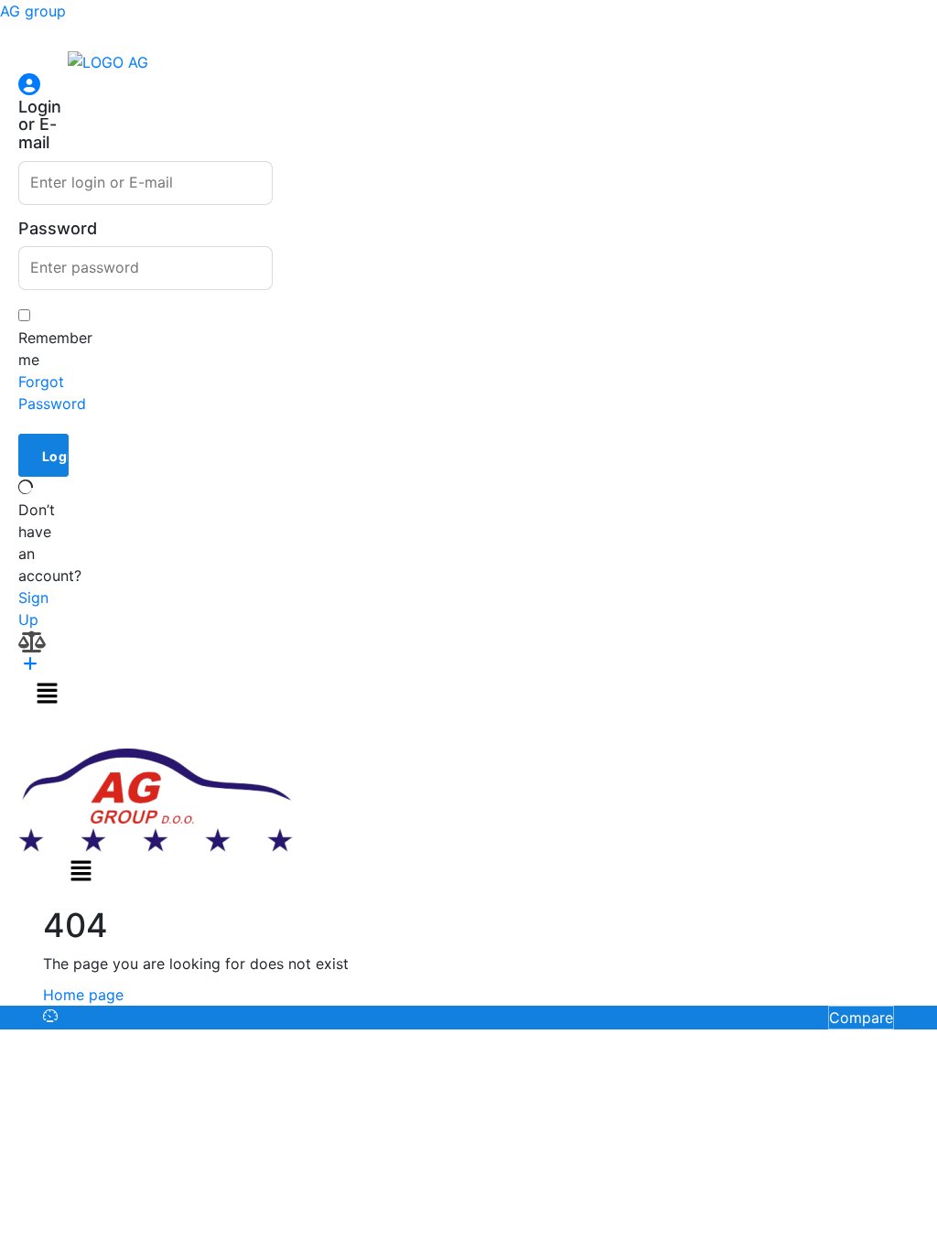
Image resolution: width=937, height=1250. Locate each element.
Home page (83, 995)
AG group (33, 11)
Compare (861, 1017)
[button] (46, 693)
